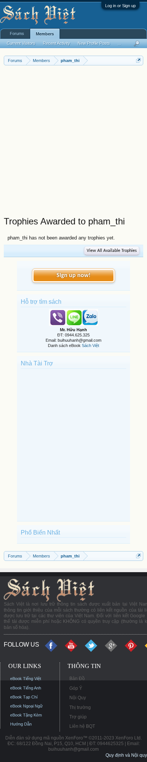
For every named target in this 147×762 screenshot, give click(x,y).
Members (45, 34)
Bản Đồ (77, 678)
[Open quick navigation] (138, 60)
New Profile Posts (94, 43)
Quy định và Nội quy (126, 755)
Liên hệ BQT (82, 726)
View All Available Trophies (112, 250)
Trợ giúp (78, 717)
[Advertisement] (73, 142)
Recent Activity (56, 43)
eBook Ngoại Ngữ (26, 706)
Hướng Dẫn (21, 724)
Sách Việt (90, 345)
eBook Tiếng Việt (25, 678)
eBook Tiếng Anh (25, 688)
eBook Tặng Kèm (26, 715)
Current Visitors (21, 43)
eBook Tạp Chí (24, 697)
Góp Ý (75, 688)
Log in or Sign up (120, 5)
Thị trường (80, 707)
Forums (17, 33)
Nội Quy (77, 697)
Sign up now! (73, 276)
